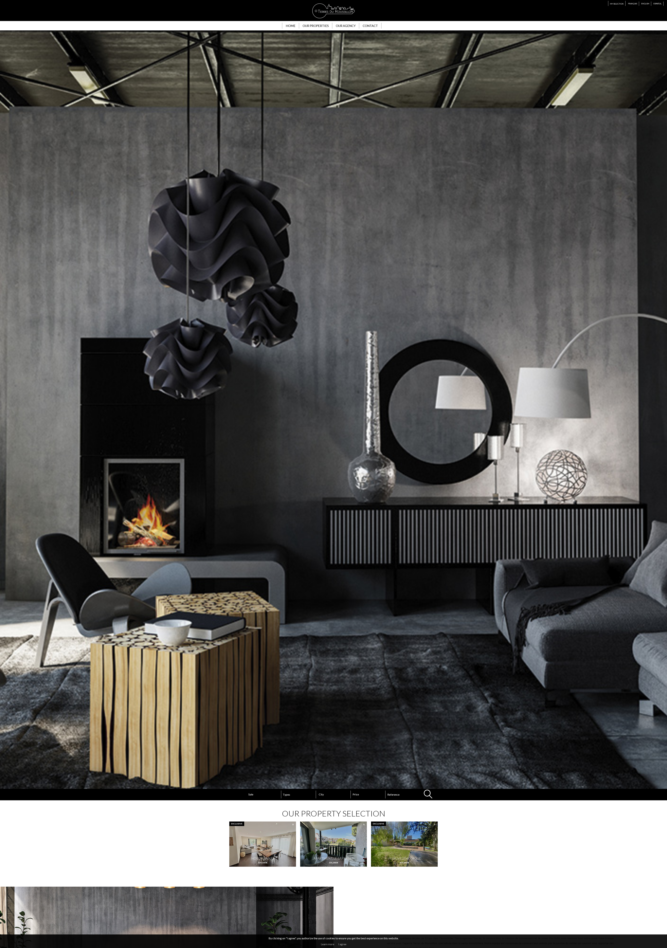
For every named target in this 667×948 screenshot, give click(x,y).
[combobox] (333, 794)
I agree (342, 944)
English (645, 3)
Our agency (346, 26)
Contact (370, 26)
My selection (617, 4)
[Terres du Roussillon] (333, 19)
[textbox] (330, 794)
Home (290, 26)
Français (632, 3)
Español (657, 3)
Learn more (327, 944)
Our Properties (316, 26)
